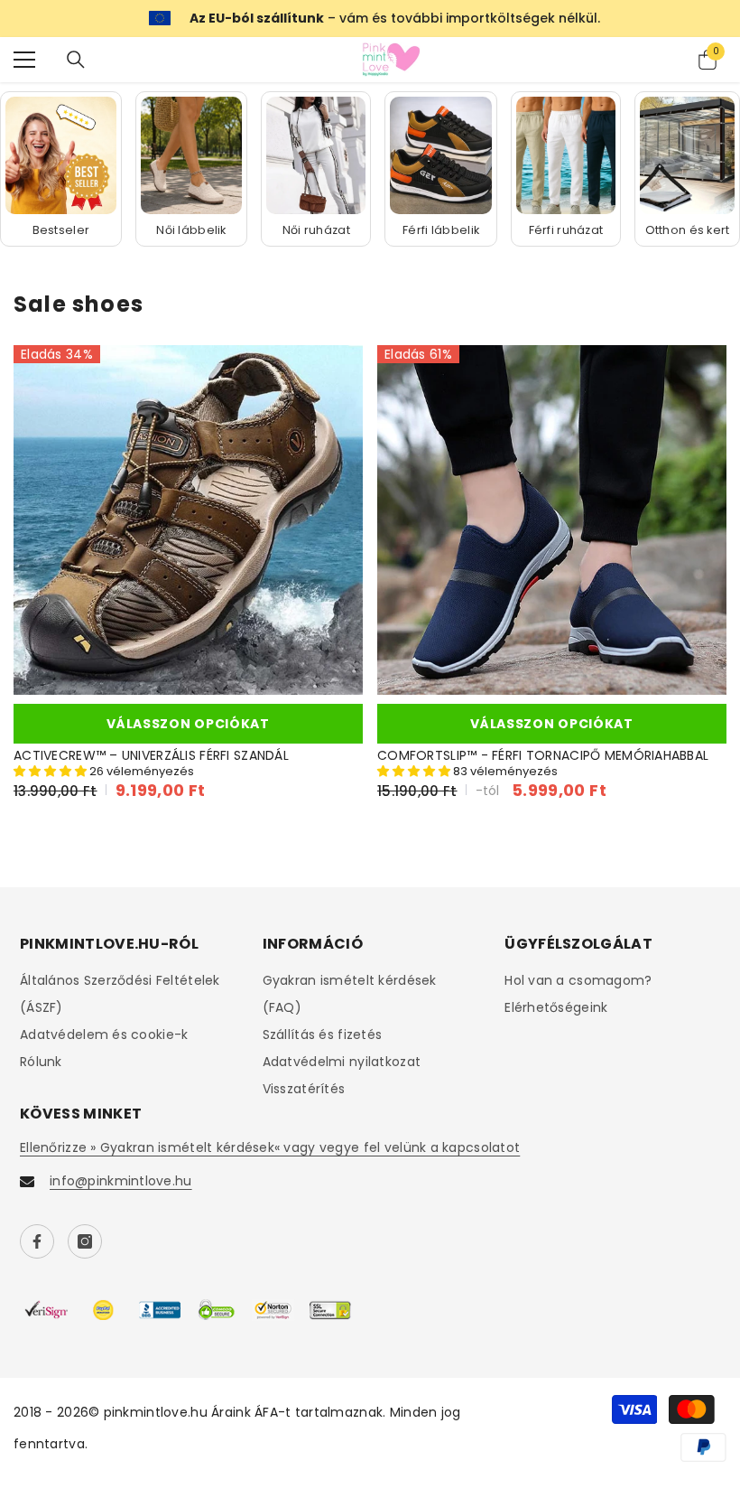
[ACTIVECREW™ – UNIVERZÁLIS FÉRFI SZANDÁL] (188, 520)
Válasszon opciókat (188, 724)
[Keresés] (76, 59)
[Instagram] (85, 1241)
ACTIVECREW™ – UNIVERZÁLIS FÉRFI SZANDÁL (151, 755)
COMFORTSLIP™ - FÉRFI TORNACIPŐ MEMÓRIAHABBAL (542, 755)
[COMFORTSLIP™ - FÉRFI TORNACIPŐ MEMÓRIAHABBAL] (551, 520)
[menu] (24, 59)
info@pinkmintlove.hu (121, 1181)
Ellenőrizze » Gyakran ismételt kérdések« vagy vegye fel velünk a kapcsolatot (270, 1147)
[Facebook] (37, 1241)
